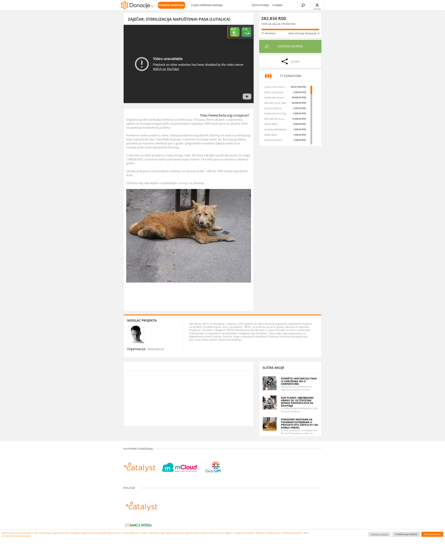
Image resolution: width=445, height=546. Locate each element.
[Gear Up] (213, 465)
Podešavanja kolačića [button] (406, 534)
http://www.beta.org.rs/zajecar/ (224, 115)
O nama (277, 5)
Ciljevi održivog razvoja (207, 5)
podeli (295, 61)
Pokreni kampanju (171, 5)
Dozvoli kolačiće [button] (432, 534)
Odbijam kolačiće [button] (379, 534)
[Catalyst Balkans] (140, 465)
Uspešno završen (290, 46)
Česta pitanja (260, 5)
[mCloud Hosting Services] (179, 465)
